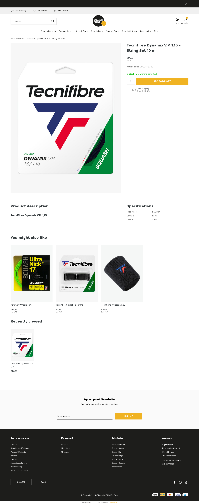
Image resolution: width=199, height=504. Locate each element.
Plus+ (116, 495)
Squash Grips (112, 31)
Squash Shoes (65, 31)
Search (53, 21)
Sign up (128, 416)
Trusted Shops (112, 502)
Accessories (145, 31)
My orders (65, 448)
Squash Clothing (129, 31)
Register (64, 444)
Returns (14, 456)
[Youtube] (186, 482)
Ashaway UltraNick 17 (21, 305)
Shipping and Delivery (20, 448)
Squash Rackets (48, 31)
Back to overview (18, 38)
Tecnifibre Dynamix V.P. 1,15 (22, 365)
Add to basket (162, 81)
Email (43, 482)
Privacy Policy (16, 467)
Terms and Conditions (20, 470)
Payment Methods (18, 452)
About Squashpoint (19, 463)
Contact (14, 444)
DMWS (109, 495)
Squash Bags (97, 31)
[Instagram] (180, 482)
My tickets (65, 452)
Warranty (14, 459)
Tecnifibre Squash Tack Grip (70, 305)
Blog (156, 31)
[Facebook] (174, 482)
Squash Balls (81, 31)
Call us (21, 482)
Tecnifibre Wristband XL (113, 305)
